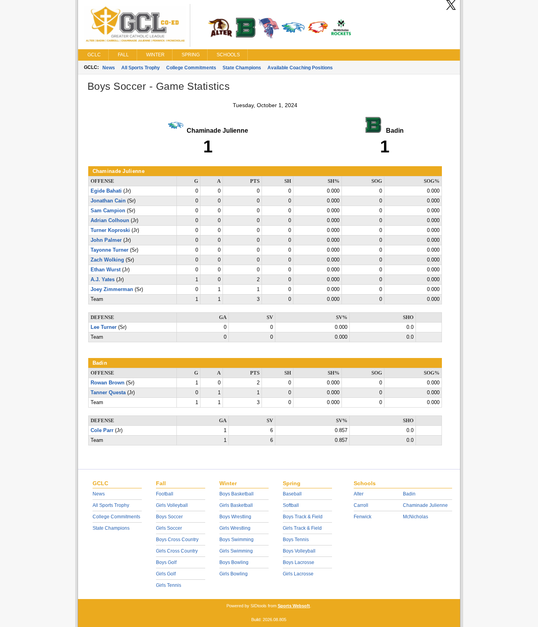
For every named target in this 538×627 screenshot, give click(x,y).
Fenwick (362, 516)
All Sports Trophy (140, 67)
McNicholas (415, 516)
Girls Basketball (236, 505)
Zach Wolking (107, 260)
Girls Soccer (169, 528)
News (108, 67)
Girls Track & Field (302, 528)
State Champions (242, 67)
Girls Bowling (233, 574)
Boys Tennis (296, 539)
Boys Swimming (236, 539)
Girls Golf (166, 574)
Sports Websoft (294, 605)
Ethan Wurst (106, 270)
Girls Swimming (236, 551)
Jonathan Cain (108, 201)
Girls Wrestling (234, 528)
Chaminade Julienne (425, 505)
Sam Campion (108, 210)
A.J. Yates (103, 279)
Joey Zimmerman (112, 289)
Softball (291, 505)
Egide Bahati (106, 191)
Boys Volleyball (299, 551)
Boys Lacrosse (298, 562)
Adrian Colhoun (110, 220)
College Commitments (191, 67)
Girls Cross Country (177, 551)
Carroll (361, 505)
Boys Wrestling (235, 516)
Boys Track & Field (303, 516)
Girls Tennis (168, 585)
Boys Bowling (234, 562)
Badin (409, 494)
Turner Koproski (110, 230)
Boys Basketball (236, 494)
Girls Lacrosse (298, 574)
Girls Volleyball (172, 505)
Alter (359, 494)
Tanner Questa (108, 392)
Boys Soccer (169, 516)
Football (164, 494)
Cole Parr (102, 430)
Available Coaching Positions (300, 67)
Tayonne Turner (109, 250)
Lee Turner (104, 327)
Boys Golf (166, 562)
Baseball (292, 494)
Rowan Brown (107, 383)
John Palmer (106, 240)
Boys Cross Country (177, 539)
